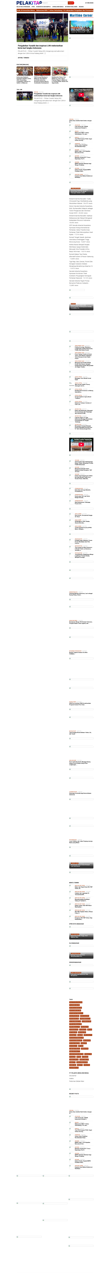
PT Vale (85, 1056)
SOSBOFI (73, 1065)
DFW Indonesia (74, 1018)
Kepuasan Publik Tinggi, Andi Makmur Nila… (79, 936)
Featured (77, 460)
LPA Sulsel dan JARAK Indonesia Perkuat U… (81, 127)
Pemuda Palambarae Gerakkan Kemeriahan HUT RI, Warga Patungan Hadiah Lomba (79, 191)
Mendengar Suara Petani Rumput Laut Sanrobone (80, 865)
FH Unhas (83, 1029)
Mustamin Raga (73, 839)
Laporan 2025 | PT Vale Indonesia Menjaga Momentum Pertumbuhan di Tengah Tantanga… (83, 420)
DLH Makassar (86, 1021)
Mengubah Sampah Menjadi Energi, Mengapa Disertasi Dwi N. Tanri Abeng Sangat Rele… (83, 427)
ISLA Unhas (73, 1045)
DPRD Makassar (75, 934)
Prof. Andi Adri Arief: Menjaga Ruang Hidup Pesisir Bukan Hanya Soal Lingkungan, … (79, 763)
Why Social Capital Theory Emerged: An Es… (82, 385)
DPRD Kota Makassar (75, 1024)
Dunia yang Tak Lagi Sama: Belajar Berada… (82, 496)
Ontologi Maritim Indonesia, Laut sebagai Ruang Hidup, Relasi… (80, 594)
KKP (81, 1045)
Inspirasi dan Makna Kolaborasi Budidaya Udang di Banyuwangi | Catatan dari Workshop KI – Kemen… (81, 30)
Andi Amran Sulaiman (75, 1007)
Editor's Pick (78, 409)
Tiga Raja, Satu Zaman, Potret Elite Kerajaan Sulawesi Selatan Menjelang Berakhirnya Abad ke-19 (81, 264)
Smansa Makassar (82, 1062)
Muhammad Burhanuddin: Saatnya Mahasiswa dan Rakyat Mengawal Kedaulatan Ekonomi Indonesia (80, 218)
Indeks (71, 1078)
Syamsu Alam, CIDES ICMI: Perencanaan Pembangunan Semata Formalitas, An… (81, 306)
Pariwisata (77, 143)
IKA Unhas (87, 1040)
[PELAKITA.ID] (29, 3)
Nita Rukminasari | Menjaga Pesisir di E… (82, 503)
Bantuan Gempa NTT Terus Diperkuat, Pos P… (82, 158)
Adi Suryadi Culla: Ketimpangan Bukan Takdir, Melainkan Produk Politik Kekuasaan (84, 463)
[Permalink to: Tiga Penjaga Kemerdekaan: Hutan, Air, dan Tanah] (81, 723)
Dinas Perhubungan (76, 972)
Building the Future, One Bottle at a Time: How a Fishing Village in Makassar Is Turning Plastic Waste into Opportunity (60, 80)
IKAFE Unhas (88, 1035)
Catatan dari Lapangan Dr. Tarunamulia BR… (82, 893)
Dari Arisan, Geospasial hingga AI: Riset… (83, 516)
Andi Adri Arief (72, 760)
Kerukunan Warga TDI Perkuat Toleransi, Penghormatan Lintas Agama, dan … (80, 622)
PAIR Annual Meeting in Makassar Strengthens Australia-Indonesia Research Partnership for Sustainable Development (41, 80)
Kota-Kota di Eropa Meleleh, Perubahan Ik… (83, 490)
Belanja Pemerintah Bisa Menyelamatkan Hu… (78, 955)
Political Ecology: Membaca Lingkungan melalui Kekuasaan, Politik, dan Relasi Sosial (84, 348)
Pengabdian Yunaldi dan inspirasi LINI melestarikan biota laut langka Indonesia (40, 47)
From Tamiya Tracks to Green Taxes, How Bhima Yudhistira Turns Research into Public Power (83, 356)
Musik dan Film (78, 539)
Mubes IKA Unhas (75, 1051)
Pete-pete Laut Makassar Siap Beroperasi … (79, 974)
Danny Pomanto (74, 1015)
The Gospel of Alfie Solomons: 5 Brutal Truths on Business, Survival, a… (83, 549)
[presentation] (17, 74)
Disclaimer (72, 1076)
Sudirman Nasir (73, 791)
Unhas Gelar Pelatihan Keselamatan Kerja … (81, 145)
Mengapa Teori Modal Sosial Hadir (83, 379)
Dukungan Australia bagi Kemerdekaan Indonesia (80, 794)
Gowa (80, 1035)
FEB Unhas (84, 1026)
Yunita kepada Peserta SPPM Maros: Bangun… (83, 528)
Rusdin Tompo (72, 701)
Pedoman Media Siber (76, 1081)
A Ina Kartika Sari (74, 1005)
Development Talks (79, 345)
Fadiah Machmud (73, 620)
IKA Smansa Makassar (76, 1040)
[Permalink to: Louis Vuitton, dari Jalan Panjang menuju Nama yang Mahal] (81, 832)
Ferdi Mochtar (74, 1029)
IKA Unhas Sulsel (74, 1043)
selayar (72, 1062)
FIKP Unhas (73, 1032)
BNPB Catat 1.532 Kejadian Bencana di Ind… (82, 151)
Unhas (86, 1065)
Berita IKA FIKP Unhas (80, 885)
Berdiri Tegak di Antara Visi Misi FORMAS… (78, 653)
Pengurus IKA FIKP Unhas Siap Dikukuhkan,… (83, 918)
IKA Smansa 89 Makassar (76, 1037)
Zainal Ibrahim (74, 1067)
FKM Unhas (82, 1032)
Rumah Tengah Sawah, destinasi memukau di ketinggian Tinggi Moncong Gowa (80, 239)
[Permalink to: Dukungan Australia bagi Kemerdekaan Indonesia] (81, 784)
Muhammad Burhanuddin (75, 651)
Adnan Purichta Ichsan (76, 1002)
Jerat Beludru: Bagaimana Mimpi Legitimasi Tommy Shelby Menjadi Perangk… (84, 556)
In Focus (73, 303)
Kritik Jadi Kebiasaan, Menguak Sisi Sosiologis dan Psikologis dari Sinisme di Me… (84, 412)
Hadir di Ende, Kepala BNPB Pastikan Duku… (83, 170)
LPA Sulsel (77, 125)
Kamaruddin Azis (73, 592)
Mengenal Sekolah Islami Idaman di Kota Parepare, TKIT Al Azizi (83, 470)
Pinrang (72, 1056)
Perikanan (88, 1054)
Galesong (73, 1035)
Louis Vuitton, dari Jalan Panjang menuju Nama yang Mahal (81, 841)
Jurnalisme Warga (75, 188)
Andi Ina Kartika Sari (75, 1010)
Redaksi (77, 131)
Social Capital (78, 376)
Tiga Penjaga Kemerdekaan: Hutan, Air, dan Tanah (80, 733)
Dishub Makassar (85, 1018)
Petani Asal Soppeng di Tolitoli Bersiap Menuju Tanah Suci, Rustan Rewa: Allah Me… (83, 477)
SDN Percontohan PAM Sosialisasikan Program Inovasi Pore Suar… (80, 704)
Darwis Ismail (85, 1015)
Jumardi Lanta (74, 863)
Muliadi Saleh (72, 731)
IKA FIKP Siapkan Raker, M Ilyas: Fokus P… (84, 912)
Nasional (77, 149)
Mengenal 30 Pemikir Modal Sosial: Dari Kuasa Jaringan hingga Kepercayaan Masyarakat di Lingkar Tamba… (84, 365)
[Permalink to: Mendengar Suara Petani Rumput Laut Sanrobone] (81, 861)
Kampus (77, 137)
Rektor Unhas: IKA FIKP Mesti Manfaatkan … (83, 906)
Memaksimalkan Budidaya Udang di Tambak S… (82, 900)
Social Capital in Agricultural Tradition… (83, 397)
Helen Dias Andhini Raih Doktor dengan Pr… (80, 121)
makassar (84, 1048)
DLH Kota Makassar (75, 1021)
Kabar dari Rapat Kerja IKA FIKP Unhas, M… (84, 887)
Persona (36, 92)
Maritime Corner (75, 27)
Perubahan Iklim (79, 488)
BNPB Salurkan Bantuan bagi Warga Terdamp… (83, 164)
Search (71, 3)
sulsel (79, 1065)
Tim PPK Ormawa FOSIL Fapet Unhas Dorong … (83, 139)
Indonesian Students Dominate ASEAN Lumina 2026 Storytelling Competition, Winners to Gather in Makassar (24, 80)
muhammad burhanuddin (76, 1054)
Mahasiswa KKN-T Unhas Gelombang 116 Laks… (82, 133)
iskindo (83, 1043)
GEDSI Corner (78, 513)
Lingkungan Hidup (75, 953)
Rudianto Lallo (74, 1059)
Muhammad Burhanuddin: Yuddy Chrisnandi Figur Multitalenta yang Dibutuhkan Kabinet (80, 201)
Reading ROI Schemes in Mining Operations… (84, 391)
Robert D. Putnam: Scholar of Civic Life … (83, 403)
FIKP (90, 1029)
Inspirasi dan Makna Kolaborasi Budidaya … (83, 176)
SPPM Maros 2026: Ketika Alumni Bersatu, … (82, 522)
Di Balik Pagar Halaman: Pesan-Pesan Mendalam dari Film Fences (84, 542)
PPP (79, 1056)
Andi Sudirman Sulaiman (76, 1013)
